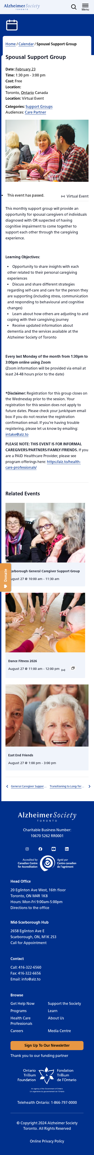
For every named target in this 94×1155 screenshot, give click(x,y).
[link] (22, 7)
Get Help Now (22, 1003)
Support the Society (64, 1003)
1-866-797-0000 (64, 1102)
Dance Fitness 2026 (22, 661)
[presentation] (45, 532)
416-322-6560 (29, 967)
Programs (18, 1011)
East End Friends (20, 755)
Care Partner (35, 112)
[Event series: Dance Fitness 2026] (73, 668)
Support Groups (39, 106)
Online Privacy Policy (47, 1141)
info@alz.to (31, 979)
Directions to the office (29, 908)
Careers (16, 1031)
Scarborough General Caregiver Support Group (44, 571)
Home (10, 44)
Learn (52, 1011)
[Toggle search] (73, 7)
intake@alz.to (17, 434)
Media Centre (59, 1031)
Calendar (26, 44)
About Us (56, 1018)
